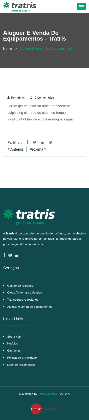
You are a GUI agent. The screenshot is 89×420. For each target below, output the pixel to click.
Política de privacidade (22, 357)
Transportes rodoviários (22, 299)
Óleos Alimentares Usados (24, 292)
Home (8, 48)
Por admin (18, 97)
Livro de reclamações (21, 364)
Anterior (16, 149)
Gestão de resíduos (20, 285)
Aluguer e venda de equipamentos (29, 306)
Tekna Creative (48, 393)
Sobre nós (14, 336)
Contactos (13, 350)
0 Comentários (44, 97)
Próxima (37, 149)
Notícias (12, 343)
